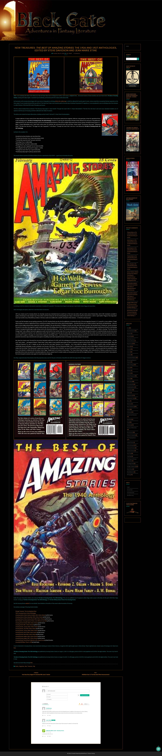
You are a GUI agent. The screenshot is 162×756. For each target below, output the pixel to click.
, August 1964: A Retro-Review (27, 636)
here (15, 648)
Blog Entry (129, 343)
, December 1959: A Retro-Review (29, 617)
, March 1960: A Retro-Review (30, 619)
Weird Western (130, 472)
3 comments (77, 53)
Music (128, 401)
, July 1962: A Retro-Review (26, 628)
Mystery (128, 403)
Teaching (129, 456)
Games (128, 378)
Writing (128, 474)
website (27, 603)
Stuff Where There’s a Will (24, 642)
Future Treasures (130, 376)
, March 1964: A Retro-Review (26, 632)
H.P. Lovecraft (130, 384)
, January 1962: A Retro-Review (27, 626)
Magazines (21, 666)
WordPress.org (130, 495)
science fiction (130, 442)
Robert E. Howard (131, 435)
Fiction (128, 373)
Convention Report (131, 357)
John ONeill (69, 53)
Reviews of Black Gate (132, 427)
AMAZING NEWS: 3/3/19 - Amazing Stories (55, 730)
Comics (128, 349)
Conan (128, 352)
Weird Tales (129, 469)
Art (127, 328)
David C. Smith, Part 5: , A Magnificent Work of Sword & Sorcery (132, 287)
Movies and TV (130, 398)
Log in (128, 487)
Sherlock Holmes (130, 448)
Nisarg (93, 753)
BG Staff (129, 336)
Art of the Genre (130, 330)
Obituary (129, 412)
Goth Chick (129, 381)
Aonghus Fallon (130, 302)
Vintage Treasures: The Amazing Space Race (26, 611)
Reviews (129, 425)
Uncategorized (130, 463)
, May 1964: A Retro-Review (26, 634)
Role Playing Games (131, 437)
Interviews (129, 389)
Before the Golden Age (60, 101)
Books (16, 666)
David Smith (129, 283)
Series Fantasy (130, 445)
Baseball (129, 333)
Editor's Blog (130, 364)
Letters (128, 392)
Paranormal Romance (132, 415)
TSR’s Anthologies (26, 613)
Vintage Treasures (131, 466)
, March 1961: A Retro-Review (24, 624)
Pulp (34, 666)
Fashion (128, 370)
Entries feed (129, 489)
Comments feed (130, 492)
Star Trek (129, 453)
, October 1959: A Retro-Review (30, 615)
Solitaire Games (130, 450)
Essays (128, 367)
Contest (129, 354)
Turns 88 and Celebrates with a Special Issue (30, 640)
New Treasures (28, 666)
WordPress (84, 753)
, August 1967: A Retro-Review (27, 638)
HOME (127, 46)
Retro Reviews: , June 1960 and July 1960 (31, 621)
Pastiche (129, 419)
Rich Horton (129, 432)
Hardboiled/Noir (130, 387)
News (128, 409)
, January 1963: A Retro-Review (27, 630)
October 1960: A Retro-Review (27, 623)
